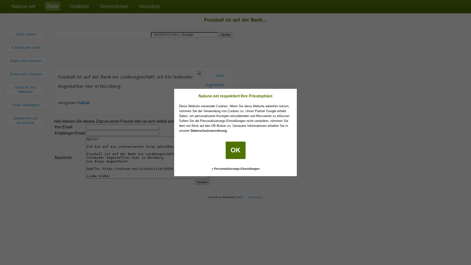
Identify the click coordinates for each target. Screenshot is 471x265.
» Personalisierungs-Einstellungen (236, 169)
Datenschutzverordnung (209, 130)
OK (236, 150)
